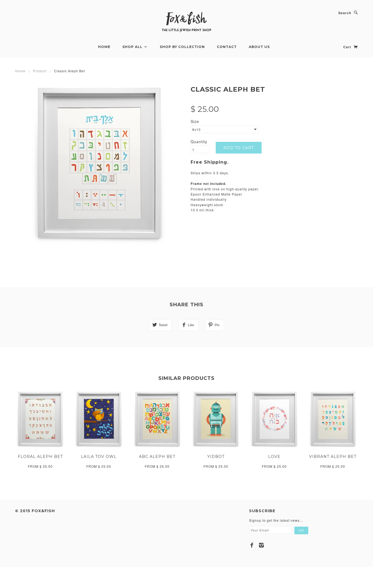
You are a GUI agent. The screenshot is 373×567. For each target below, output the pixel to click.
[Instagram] (261, 545)
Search (344, 12)
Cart (347, 46)
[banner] (186, 21)
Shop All (133, 47)
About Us (259, 47)
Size (195, 121)
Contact (227, 47)
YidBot (215, 456)
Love (274, 456)
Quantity (199, 141)
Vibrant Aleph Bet (332, 456)
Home (104, 47)
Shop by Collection (182, 47)
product (39, 70)
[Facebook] (252, 545)
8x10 (196, 129)
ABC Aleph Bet (157, 456)
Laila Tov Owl (99, 456)
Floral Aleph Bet (40, 456)
